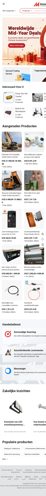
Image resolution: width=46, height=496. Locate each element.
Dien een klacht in (7, 470)
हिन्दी (40, 479)
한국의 (16, 479)
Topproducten (15, 472)
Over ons (19, 470)
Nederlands (32, 479)
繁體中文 (28, 477)
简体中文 (19, 477)
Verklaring (28, 470)
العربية (24, 479)
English (10, 477)
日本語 (36, 477)
